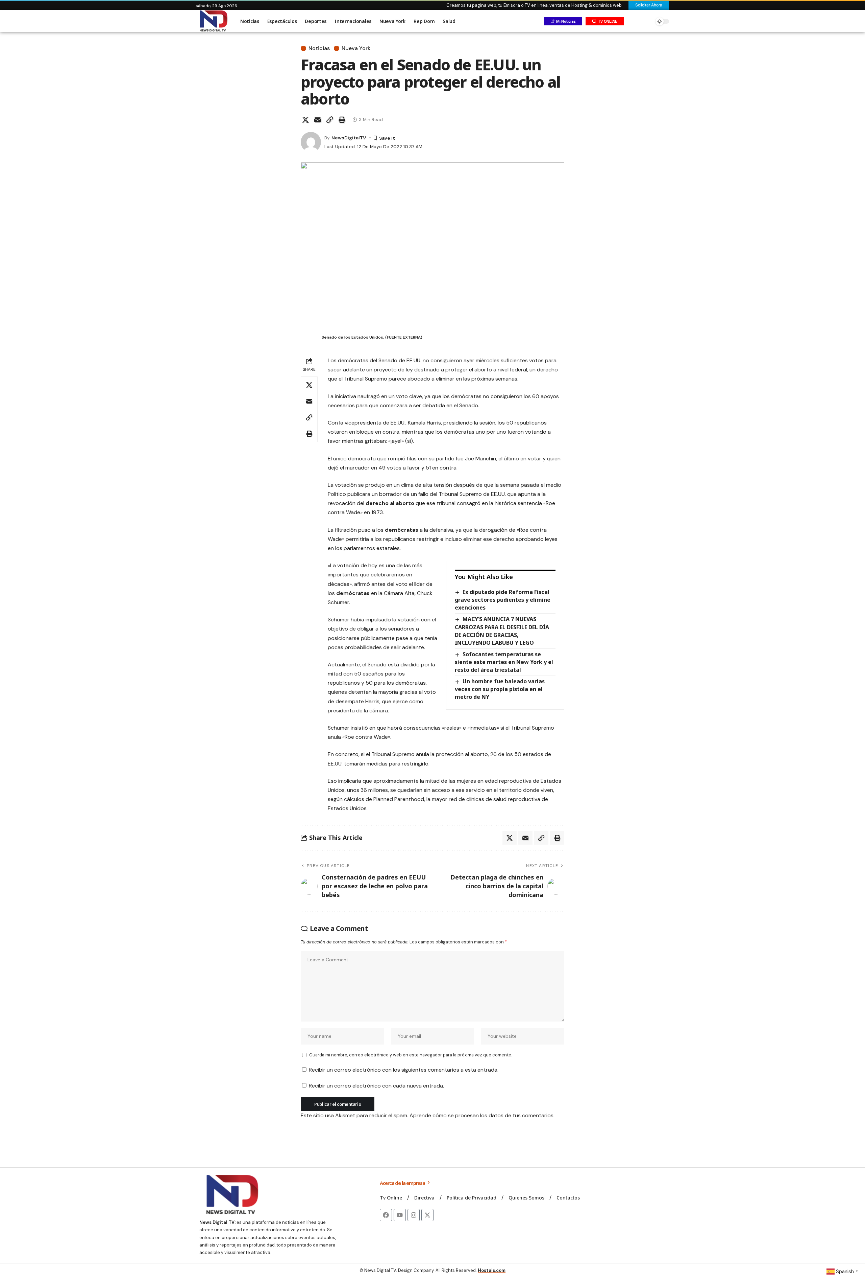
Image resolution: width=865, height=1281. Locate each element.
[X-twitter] (427, 1215)
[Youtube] (400, 1215)
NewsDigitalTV (348, 138)
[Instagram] (413, 1215)
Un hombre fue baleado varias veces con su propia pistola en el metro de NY (500, 689)
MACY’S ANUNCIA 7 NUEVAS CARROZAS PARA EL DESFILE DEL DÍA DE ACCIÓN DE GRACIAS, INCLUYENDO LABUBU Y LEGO (502, 630)
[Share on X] (305, 119)
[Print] (342, 119)
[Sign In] (633, 21)
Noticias (319, 48)
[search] (647, 21)
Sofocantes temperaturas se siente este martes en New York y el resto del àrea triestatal (504, 661)
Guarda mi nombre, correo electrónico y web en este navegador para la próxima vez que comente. (410, 1055)
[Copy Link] (330, 119)
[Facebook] (386, 1215)
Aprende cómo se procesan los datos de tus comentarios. (482, 1115)
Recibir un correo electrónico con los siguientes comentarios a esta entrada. (403, 1069)
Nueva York (356, 48)
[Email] (317, 119)
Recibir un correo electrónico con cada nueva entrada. (376, 1085)
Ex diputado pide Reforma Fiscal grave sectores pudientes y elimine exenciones (502, 599)
